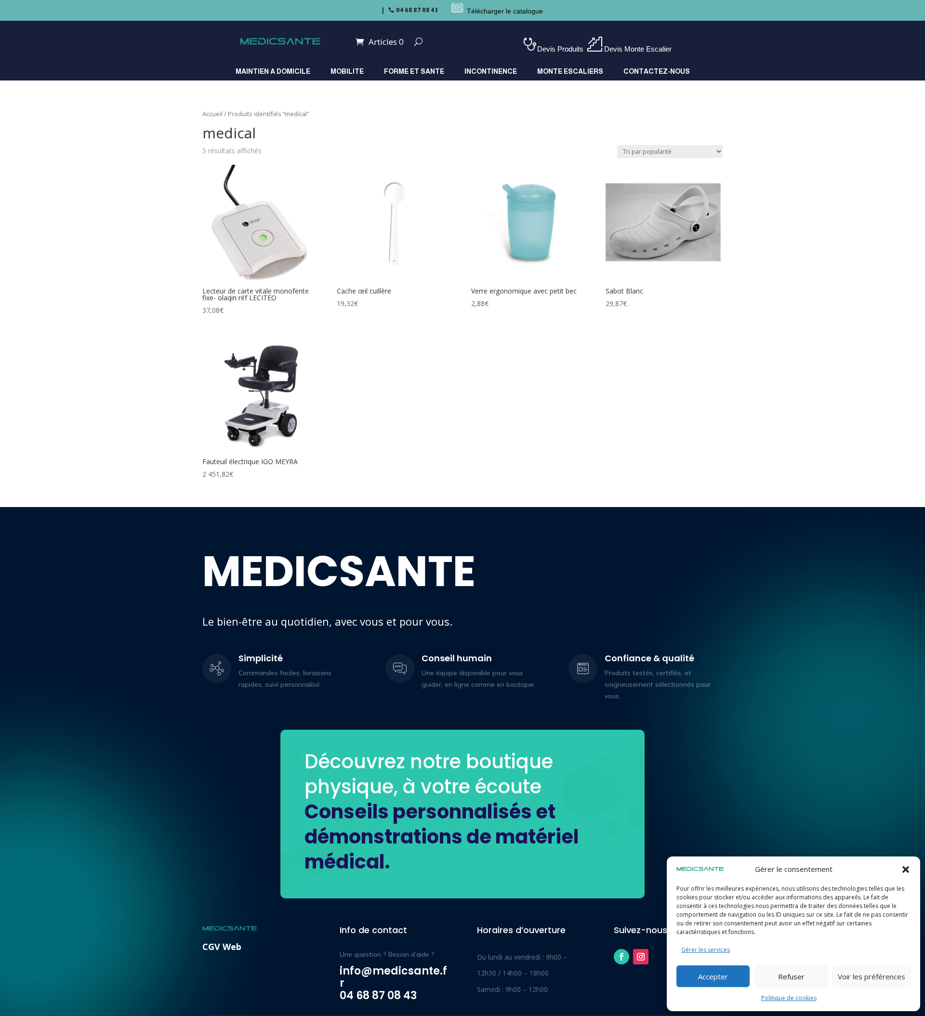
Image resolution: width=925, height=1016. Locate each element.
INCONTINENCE (490, 71)
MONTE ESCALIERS (570, 71)
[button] (906, 869)
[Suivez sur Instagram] (640, 956)
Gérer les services (705, 950)
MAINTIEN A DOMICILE (273, 71)
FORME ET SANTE (414, 71)
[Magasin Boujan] (445, 11)
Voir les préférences (871, 976)
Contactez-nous (656, 71)
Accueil (212, 113)
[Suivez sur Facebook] (621, 956)
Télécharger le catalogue (505, 11)
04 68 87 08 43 (417, 10)
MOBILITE (347, 71)
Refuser (791, 976)
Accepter (713, 976)
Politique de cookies (789, 998)
